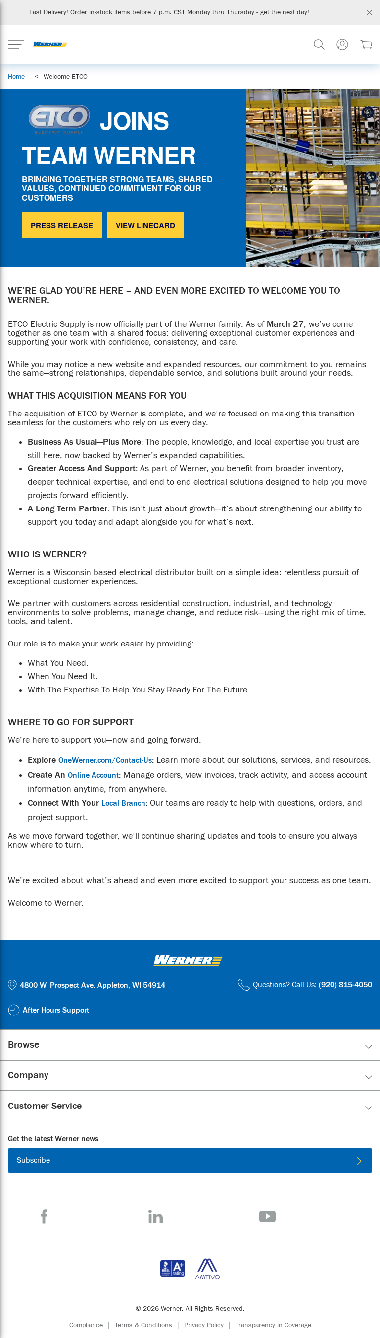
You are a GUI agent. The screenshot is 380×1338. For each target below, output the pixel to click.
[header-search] (319, 44)
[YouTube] (267, 1216)
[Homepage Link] (50, 44)
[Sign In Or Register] (342, 44)
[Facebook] (44, 1216)
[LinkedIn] (155, 1216)
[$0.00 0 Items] (366, 44)
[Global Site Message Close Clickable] (369, 12)
